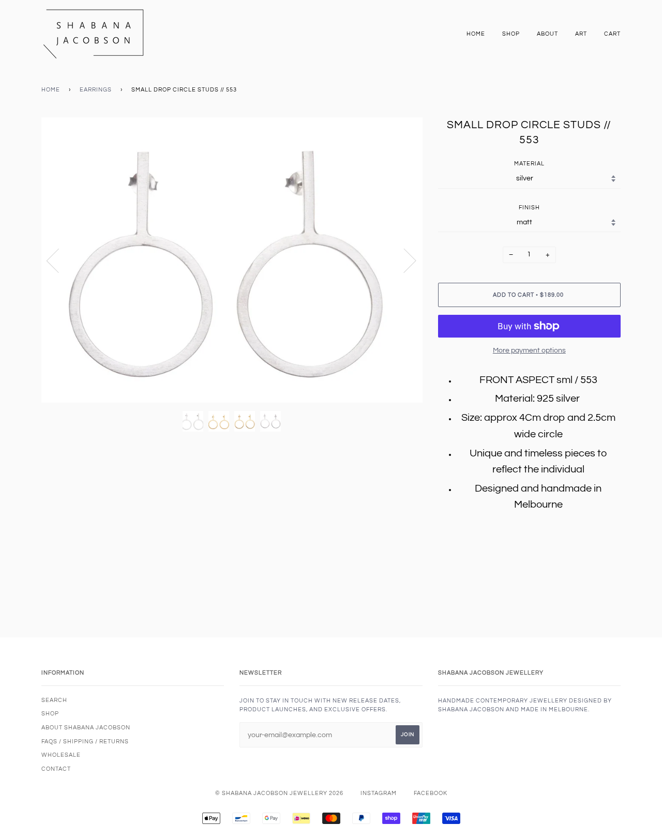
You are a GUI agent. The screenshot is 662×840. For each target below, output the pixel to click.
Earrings (96, 90)
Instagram (378, 793)
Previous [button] (59, 260)
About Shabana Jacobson (85, 727)
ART (581, 34)
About (547, 34)
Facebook (430, 793)
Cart (612, 34)
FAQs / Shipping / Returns (85, 741)
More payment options (529, 350)
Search (54, 700)
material (529, 163)
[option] (232, 260)
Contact (56, 769)
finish (529, 207)
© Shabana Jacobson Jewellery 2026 (279, 793)
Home (476, 34)
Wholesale (61, 755)
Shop (511, 34)
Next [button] (404, 260)
